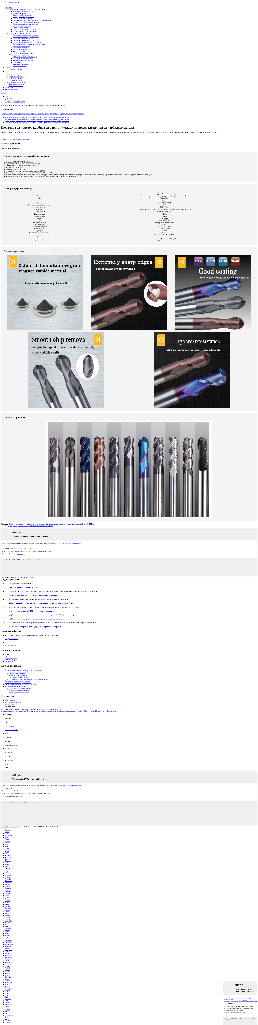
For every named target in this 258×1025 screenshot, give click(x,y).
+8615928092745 (10, 646)
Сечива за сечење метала (21, 46)
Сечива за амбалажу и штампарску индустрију (29, 44)
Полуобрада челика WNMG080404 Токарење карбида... (33, 611)
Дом (6, 6)
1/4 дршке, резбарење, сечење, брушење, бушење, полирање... (35, 627)
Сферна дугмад (89, 711)
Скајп (12, 704)
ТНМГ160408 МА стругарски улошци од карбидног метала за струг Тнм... (42, 603)
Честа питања (9, 87)
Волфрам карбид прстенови (22, 15)
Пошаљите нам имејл (8, 139)
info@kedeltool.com (11, 639)
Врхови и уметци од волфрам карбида (26, 22)
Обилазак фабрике (15, 69)
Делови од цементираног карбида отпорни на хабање (27, 9)
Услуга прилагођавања (16, 77)
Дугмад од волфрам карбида (22, 18)
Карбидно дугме (32, 711)
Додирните (17, 62)
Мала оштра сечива (19, 51)
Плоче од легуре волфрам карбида (24, 29)
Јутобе (13, 706)
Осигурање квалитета (16, 84)
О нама (7, 67)
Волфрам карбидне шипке (22, 26)
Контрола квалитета (16, 86)
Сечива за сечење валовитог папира (25, 35)
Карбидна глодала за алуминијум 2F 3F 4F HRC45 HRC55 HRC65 (30, 526)
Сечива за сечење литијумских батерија (26, 37)
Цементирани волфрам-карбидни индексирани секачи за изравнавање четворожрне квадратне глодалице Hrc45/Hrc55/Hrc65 (52, 524)
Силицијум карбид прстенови (23, 17)
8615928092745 (10, 760)
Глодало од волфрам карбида (23, 58)
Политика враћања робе (17, 82)
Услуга (7, 73)
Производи (8, 8)
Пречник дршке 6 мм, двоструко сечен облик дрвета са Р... (34, 595)
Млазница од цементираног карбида (13, 711)
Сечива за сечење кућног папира (24, 40)
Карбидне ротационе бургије (23, 60)
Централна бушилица (20, 64)
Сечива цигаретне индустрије (23, 38)
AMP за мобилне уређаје (53, 709)
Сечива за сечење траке (21, 48)
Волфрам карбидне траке (21, 28)
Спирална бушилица (20, 66)
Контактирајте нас (11, 89)
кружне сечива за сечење (47, 711)
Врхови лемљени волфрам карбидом (25, 24)
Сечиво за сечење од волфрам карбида (70, 711)
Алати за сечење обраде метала (19, 55)
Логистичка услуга (15, 80)
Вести (7, 71)
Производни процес (16, 78)
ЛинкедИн (17, 702)
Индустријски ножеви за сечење (20, 33)
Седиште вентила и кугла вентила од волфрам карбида (32, 20)
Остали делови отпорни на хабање (25, 31)
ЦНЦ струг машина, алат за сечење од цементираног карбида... (37, 619)
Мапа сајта (40, 709)
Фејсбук (14, 700)
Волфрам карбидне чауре (21, 13)
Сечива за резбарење (20, 49)
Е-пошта (26, 139)
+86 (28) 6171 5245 (11, 730)
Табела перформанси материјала (20, 75)
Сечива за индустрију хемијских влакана (27, 42)
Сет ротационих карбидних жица (23, 587)
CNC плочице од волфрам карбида (25, 57)
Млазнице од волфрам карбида (23, 11)
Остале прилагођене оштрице (23, 53)
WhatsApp (19, 139)
